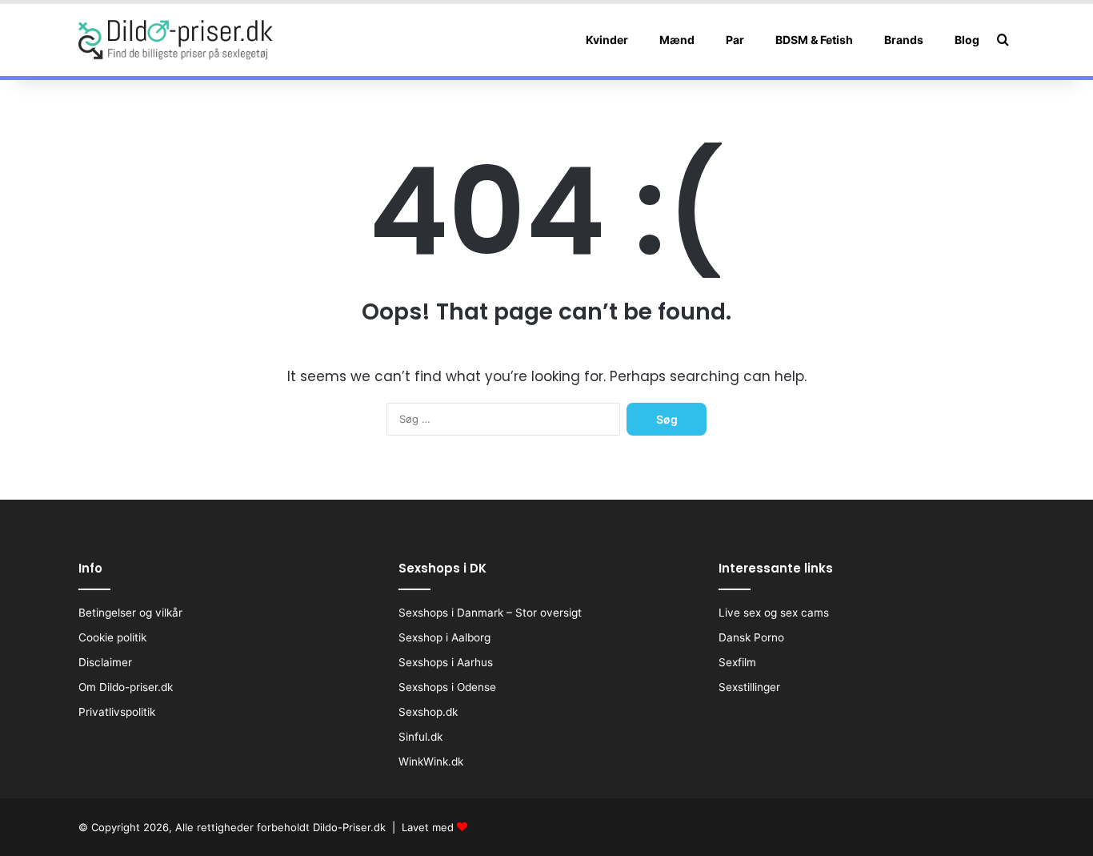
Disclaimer (105, 662)
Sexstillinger (749, 687)
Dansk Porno (751, 637)
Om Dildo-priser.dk (125, 687)
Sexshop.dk (428, 711)
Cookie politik (112, 637)
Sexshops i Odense (447, 687)
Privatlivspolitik (116, 711)
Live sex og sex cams (774, 612)
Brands (903, 39)
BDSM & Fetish (814, 39)
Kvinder (607, 39)
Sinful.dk (420, 736)
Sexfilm (737, 662)
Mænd (677, 39)
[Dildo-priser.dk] (175, 40)
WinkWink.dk (430, 761)
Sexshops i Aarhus (445, 662)
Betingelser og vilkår (130, 612)
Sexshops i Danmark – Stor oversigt (490, 612)
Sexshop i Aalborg (444, 637)
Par (735, 39)
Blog (967, 39)
